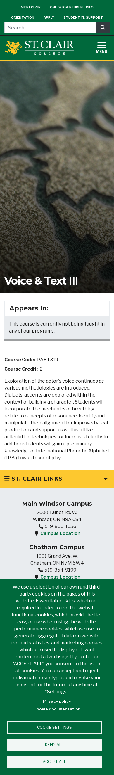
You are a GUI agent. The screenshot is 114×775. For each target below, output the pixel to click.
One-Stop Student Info (72, 7)
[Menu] (105, 47)
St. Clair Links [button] (36, 478)
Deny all (54, 744)
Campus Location (60, 533)
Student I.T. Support (83, 17)
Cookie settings (54, 727)
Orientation (22, 17)
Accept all (54, 761)
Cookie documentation (57, 709)
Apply (49, 17)
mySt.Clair (31, 7)
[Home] (39, 47)
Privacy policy (57, 701)
